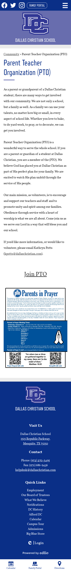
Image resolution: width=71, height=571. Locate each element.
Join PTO (35, 274)
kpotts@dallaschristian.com (23, 253)
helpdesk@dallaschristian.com (35, 470)
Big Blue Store (35, 533)
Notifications (35, 505)
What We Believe (36, 500)
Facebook (4, 5)
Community (11, 54)
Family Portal (37, 5)
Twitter (13, 5)
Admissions (35, 529)
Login (35, 543)
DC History (35, 509)
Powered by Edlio (35, 553)
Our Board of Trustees (35, 495)
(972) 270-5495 (40, 460)
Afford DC (35, 514)
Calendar (36, 519)
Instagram (21, 5)
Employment (35, 490)
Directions (59, 568)
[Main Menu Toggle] (65, 5)
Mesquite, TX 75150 (35, 441)
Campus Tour (35, 524)
